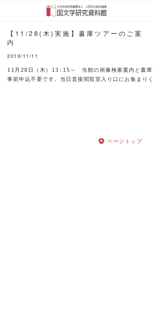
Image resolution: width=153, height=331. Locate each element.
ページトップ (124, 141)
